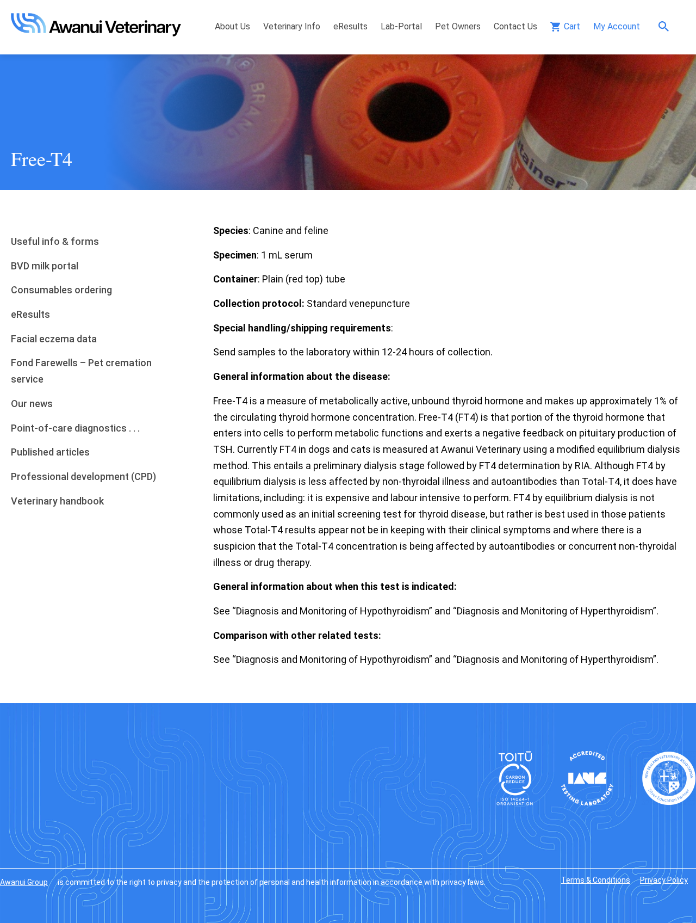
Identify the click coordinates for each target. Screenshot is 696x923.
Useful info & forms (55, 241)
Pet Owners (458, 26)
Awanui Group (24, 882)
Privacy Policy (664, 880)
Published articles (50, 452)
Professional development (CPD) (83, 476)
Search (666, 26)
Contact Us (515, 26)
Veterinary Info (291, 26)
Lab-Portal (401, 26)
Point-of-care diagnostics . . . (75, 428)
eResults (350, 26)
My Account (616, 26)
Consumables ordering (61, 290)
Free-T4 (41, 158)
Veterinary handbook (57, 501)
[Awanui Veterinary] (96, 33)
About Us (232, 26)
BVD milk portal (44, 266)
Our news (32, 403)
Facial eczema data (54, 338)
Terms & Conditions (595, 880)
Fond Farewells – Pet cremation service (81, 371)
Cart (572, 26)
